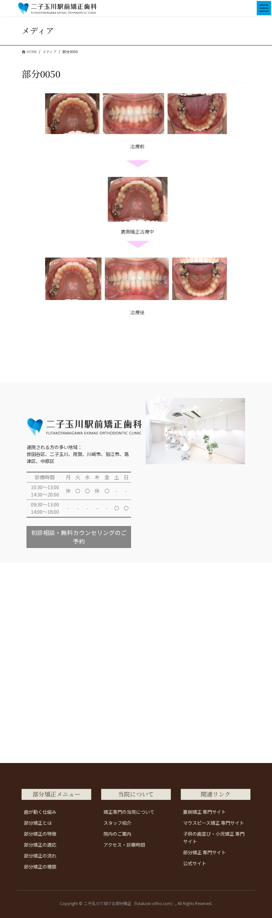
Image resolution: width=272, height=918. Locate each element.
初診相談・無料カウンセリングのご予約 (79, 536)
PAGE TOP (259, 884)
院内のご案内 (117, 833)
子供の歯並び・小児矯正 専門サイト (213, 837)
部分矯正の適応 (40, 844)
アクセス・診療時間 (124, 844)
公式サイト (194, 863)
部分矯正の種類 (40, 866)
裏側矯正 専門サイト (204, 811)
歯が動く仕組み (40, 811)
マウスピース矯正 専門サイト (213, 822)
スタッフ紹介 (117, 822)
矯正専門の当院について (129, 811)
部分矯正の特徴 (40, 833)
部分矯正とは (38, 822)
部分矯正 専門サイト (204, 852)
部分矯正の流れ (40, 855)
